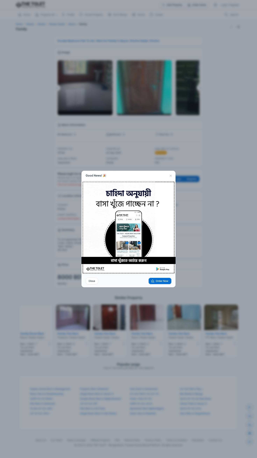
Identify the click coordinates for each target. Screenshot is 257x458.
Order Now (162, 280)
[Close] (171, 176)
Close (92, 280)
